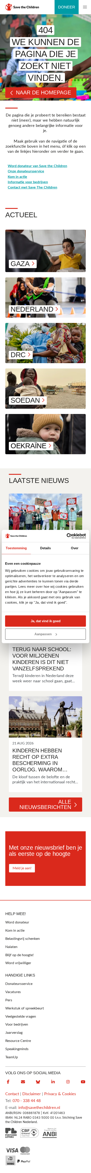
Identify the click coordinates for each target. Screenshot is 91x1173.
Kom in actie (17, 177)
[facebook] (8, 1082)
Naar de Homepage (43, 92)
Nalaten (11, 947)
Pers (8, 1000)
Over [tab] (74, 548)
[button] (85, 7)
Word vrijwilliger (18, 963)
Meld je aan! (22, 868)
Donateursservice (18, 984)
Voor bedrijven (16, 1024)
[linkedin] (53, 1082)
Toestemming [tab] (16, 548)
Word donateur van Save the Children (37, 166)
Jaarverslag (14, 1032)
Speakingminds (16, 1049)
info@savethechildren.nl (39, 1108)
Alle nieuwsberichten (45, 804)
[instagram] (68, 1082)
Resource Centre (18, 1041)
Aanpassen (43, 634)
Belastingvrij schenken (22, 938)
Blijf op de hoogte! (19, 955)
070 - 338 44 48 (27, 1101)
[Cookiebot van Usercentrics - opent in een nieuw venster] (66, 536)
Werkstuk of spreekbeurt (24, 1008)
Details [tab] (45, 548)
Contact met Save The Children (32, 187)
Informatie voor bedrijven (28, 182)
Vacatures (13, 992)
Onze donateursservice (26, 171)
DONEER (66, 7)
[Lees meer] (45, 514)
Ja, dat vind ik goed (46, 621)
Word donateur (17, 922)
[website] (38, 1082)
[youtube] (83, 1082)
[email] (23, 1082)
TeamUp (11, 1057)
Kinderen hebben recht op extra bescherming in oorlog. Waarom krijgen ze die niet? (40, 760)
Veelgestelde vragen (20, 1016)
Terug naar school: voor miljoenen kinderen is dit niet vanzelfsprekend (41, 658)
